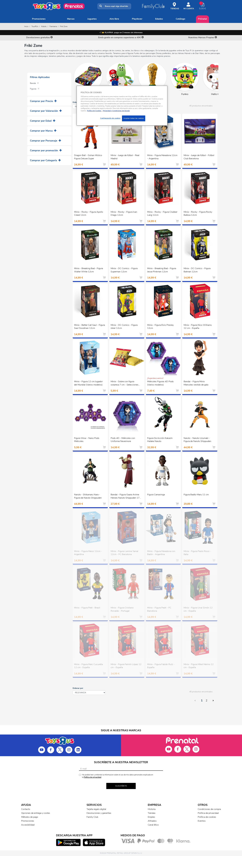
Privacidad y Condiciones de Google (116, 111)
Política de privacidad (92, 777)
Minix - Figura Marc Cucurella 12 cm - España (88, 666)
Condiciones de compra (209, 809)
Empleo (151, 817)
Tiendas (151, 813)
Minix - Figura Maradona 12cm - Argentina (162, 157)
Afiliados (152, 820)
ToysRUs (35, 26)
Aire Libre (114, 18)
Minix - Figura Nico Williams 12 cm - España (198, 326)
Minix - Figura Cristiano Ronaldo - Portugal (122, 609)
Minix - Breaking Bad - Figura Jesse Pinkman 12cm (161, 270)
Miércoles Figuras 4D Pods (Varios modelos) (160, 383)
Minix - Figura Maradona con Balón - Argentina (161, 553)
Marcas (71, 18)
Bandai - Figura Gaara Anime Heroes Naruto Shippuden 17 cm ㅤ (125, 496)
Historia (151, 809)
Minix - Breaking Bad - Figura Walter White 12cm (88, 270)
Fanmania (53, 26)
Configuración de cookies (110, 118)
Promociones (39, 18)
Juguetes (92, 18)
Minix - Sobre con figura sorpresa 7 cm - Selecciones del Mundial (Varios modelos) (125, 383)
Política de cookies (207, 817)
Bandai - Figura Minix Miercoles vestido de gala (196, 383)
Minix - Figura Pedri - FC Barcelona (159, 609)
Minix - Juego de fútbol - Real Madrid (125, 157)
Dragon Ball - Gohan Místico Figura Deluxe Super (88, 157)
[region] (121, 106)
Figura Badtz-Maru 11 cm (196, 494)
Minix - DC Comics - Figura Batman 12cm (197, 270)
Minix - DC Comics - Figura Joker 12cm (124, 326)
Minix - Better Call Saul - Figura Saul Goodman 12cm (89, 326)
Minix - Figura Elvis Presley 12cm (160, 326)
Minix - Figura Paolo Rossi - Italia (197, 553)
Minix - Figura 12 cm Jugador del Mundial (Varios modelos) (88, 383)
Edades (159, 18)
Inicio (26, 26)
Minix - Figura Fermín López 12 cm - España (126, 666)
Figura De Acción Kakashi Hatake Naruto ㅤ (160, 440)
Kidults (43, 26)
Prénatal (202, 18)
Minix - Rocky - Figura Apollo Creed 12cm (88, 213)
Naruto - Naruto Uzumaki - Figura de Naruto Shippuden (197, 440)
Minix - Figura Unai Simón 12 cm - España (198, 609)
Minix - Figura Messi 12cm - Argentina (88, 553)
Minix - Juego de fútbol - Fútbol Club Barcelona (199, 157)
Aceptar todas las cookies (134, 118)
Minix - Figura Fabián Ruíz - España (160, 666)
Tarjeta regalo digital (96, 809)
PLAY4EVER (137, 18)
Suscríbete (121, 786)
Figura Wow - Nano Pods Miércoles (86, 440)
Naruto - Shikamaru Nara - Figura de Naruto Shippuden (88, 496)
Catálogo (180, 18)
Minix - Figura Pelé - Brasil (87, 607)
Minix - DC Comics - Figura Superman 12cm (124, 270)
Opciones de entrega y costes (35, 813)
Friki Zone (63, 26)
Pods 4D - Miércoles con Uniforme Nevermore (123, 440)
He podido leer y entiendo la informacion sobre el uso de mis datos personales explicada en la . (117, 776)
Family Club (92, 817)
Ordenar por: (78, 688)
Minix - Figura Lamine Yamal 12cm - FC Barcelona (124, 553)
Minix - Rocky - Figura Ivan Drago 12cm (124, 213)
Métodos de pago (29, 817)
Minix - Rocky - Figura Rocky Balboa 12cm (198, 213)
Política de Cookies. (94, 111)
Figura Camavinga (156, 494)
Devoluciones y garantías (99, 813)
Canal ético (153, 824)
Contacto (25, 809)
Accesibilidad (27, 824)
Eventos (202, 820)
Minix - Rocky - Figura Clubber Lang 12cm (162, 213)
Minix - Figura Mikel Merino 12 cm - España (199, 666)
